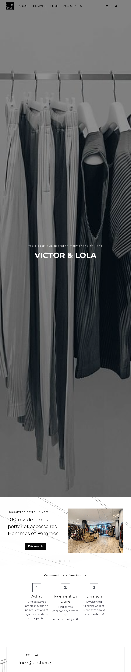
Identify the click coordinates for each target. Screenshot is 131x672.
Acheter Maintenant (95, 549)
